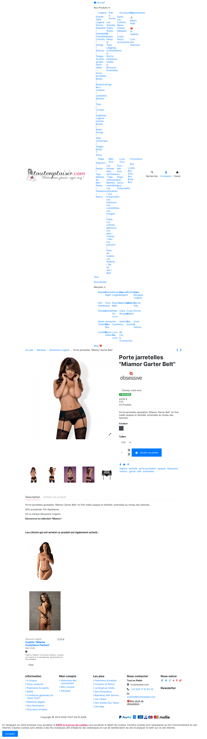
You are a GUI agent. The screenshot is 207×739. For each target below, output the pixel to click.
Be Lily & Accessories (120, 336)
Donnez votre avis (131, 390)
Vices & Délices (135, 324)
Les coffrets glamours (111, 225)
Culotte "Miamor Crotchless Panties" (37, 644)
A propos (32, 680)
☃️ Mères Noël (132, 20)
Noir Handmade (99, 304)
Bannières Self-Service (107, 695)
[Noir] (26, 651)
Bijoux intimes (121, 26)
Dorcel (135, 310)
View (31, 664)
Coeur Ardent (128, 312)
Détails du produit (54, 497)
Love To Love (113, 335)
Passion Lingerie (120, 293)
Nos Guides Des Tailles (107, 702)
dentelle (133, 468)
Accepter (10, 733)
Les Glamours (111, 201)
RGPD (30, 691)
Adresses (66, 690)
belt (139, 471)
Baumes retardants (111, 184)
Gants (120, 16)
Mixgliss (128, 302)
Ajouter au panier (149, 452)
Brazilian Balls (113, 304)
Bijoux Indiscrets (106, 333)
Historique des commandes (68, 682)
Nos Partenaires (35, 705)
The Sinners (128, 323)
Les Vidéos (100, 699)
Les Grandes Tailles (110, 25)
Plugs (120, 177)
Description (32, 497)
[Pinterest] (128, 464)
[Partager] (120, 464)
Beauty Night (106, 293)
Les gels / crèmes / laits (110, 234)
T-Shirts (99, 153)
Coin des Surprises (132, 42)
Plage (100, 158)
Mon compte (67, 687)
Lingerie (100, 12)
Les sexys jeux (120, 182)
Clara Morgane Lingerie (135, 295)
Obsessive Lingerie (113, 293)
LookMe (99, 332)
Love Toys (121, 160)
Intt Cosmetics (113, 323)
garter (132, 471)
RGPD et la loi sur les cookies (72, 724)
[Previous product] (178, 350)
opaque (161, 468)
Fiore (106, 302)
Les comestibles (112, 206)
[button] (115, 7)
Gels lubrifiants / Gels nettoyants (112, 175)
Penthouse (128, 292)
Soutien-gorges (100, 60)
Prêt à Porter (111, 15)
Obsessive (172, 468)
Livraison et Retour (105, 684)
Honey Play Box (106, 324)
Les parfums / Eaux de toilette (110, 248)
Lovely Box (131, 169)
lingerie (123, 468)
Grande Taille (100, 18)
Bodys (99, 149)
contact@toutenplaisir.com (141, 696)
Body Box (130, 180)
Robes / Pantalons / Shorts (101, 191)
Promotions (132, 158)
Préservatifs (123, 188)
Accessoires (121, 12)
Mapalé (99, 292)
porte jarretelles (147, 468)
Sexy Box (130, 175)
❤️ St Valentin (132, 31)
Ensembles (101, 36)
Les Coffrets (121, 21)
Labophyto (120, 302)
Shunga (99, 310)
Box (132, 164)
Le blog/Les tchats (105, 688)
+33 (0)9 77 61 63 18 (142, 689)
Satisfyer (120, 321)
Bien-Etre (111, 160)
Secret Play (135, 304)
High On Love (113, 313)
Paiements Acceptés (38, 688)
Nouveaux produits (37, 709)
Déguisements (132, 12)
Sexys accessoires (123, 40)
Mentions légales (36, 701)
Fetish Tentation (99, 323)
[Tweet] (124, 464)
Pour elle (119, 167)
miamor (123, 471)
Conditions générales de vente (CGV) (40, 696)
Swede (106, 310)
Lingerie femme (100, 24)
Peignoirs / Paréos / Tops (101, 168)
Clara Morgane (120, 312)
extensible (148, 471)
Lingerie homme (100, 119)
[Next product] (181, 350)
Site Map (99, 706)
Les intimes (110, 167)
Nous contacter (35, 684)
